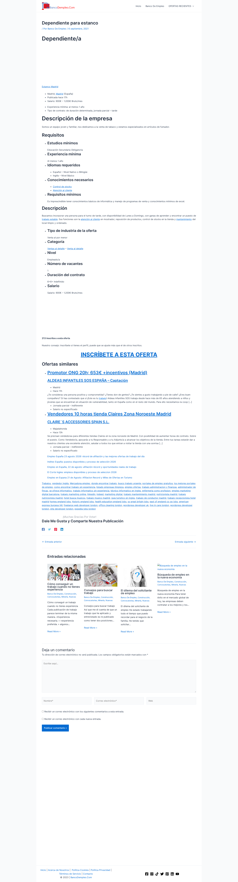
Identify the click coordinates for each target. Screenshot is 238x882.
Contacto (88, 873)
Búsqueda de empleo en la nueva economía (173, 576)
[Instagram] (152, 874)
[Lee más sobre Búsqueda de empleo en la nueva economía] (174, 567)
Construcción (70, 594)
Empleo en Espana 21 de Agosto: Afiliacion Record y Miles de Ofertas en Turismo (89, 477)
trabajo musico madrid (98, 498)
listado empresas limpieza (110, 487)
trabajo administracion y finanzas (159, 487)
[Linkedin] (61, 529)
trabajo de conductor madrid (151, 498)
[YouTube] (177, 874)
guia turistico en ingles (123, 498)
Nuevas (72, 597)
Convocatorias (53, 597)
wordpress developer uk (136, 505)
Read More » (54, 631)
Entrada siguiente (185, 542)
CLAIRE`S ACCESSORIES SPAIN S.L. (78, 422)
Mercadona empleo (80, 483)
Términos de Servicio (70, 873)
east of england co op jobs (164, 501)
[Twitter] (49, 529)
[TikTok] (157, 874)
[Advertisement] (119, 64)
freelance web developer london (81, 505)
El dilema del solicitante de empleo (136, 592)
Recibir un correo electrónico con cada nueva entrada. (72, 719)
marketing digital (113, 494)
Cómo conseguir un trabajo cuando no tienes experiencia (63, 586)
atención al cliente (90, 219)
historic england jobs (83, 501)
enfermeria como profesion (156, 490)
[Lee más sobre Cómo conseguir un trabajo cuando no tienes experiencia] (64, 572)
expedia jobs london (85, 508)
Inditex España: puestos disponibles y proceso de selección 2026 (81, 461)
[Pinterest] (55, 529)
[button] (192, 6)
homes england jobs (60, 501)
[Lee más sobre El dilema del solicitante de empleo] (137, 575)
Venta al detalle (75, 248)
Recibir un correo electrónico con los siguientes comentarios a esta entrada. (84, 711)
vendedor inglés (60, 483)
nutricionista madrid (166, 494)
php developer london (61, 508)
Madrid (59, 93)
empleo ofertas (133, 487)
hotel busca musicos (74, 498)
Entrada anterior (52, 542)
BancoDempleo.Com (81, 877)
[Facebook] (43, 529)
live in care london (159, 505)
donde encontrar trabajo (104, 483)
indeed (100, 494)
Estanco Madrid (50, 86)
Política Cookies (80, 870)
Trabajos (46, 483)
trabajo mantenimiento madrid (139, 494)
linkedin (91, 494)
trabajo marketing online (73, 494)
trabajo (102, 398)
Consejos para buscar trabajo (98, 592)
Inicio (43, 870)
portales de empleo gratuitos (157, 483)
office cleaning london (110, 505)
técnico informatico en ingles (126, 490)
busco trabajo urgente (129, 483)
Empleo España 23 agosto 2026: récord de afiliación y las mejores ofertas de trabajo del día (95, 456)
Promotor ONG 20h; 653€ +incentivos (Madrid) (97, 372)
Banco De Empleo (55, 594)
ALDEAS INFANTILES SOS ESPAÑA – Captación (87, 380)
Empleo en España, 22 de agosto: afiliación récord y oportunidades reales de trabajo (91, 467)
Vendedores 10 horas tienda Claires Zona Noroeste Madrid (109, 414)
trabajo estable (50, 219)
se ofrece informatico (60, 490)
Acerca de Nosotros (58, 870)
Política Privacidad (100, 870)
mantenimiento (184, 219)
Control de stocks (62, 186)
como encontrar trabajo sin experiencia (74, 487)
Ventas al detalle (56, 248)
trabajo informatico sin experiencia (91, 490)
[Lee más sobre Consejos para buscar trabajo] (100, 575)
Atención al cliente (62, 190)
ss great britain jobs (138, 501)
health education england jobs (110, 501)
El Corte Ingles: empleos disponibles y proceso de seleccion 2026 (82, 472)
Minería (64, 597)
